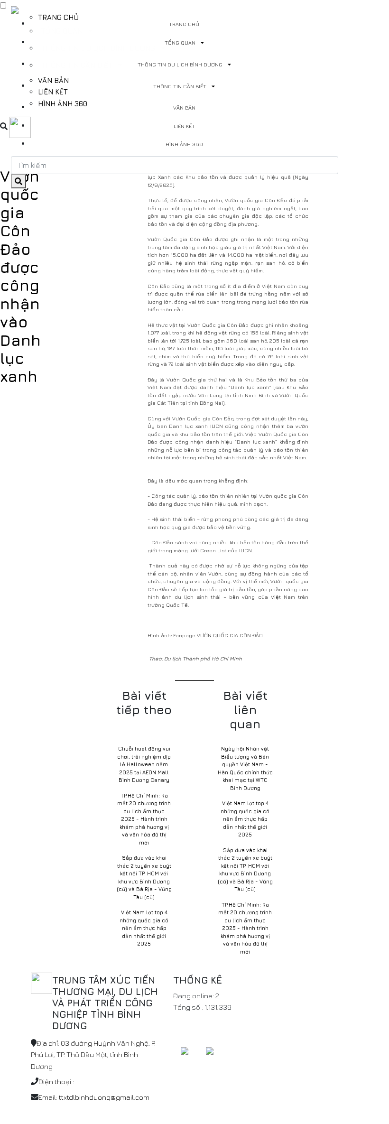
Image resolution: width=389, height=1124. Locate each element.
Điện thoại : (56, 1082)
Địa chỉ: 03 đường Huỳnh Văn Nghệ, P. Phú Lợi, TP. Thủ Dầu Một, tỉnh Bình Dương (93, 1054)
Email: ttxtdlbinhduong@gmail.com (93, 1097)
